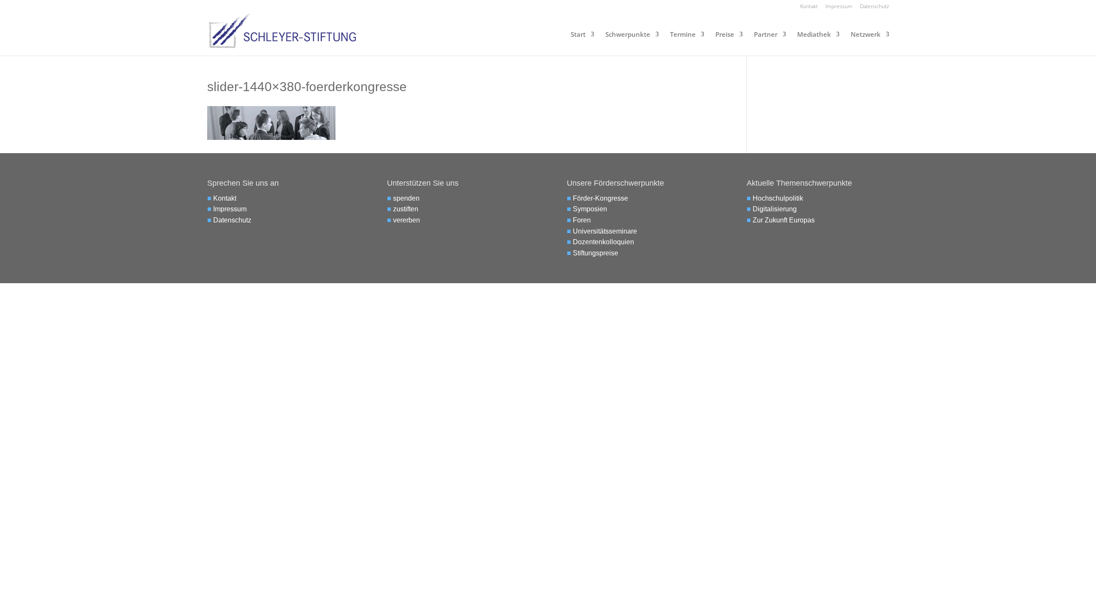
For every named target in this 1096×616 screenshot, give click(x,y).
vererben (406, 220)
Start (578, 34)
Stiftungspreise (595, 253)
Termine (683, 34)
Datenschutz (874, 7)
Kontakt (809, 7)
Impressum (838, 7)
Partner (765, 34)
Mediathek (814, 34)
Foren (582, 220)
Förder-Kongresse (600, 198)
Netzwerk (866, 34)
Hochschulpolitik (778, 198)
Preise (724, 34)
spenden (406, 198)
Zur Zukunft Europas (784, 220)
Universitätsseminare (605, 231)
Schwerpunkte (627, 34)
